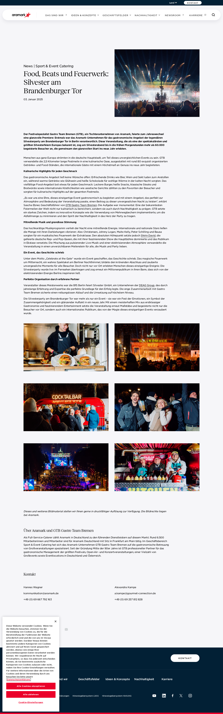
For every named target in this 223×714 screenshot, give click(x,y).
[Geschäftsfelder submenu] (130, 15)
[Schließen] (55, 621)
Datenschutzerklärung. (18, 679)
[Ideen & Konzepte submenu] (98, 15)
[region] (30, 664)
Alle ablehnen (31, 694)
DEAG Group (146, 285)
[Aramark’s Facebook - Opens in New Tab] (172, 695)
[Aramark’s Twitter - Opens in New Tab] (181, 695)
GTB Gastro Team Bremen (81, 204)
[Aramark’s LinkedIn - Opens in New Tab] (164, 695)
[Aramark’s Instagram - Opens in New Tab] (190, 695)
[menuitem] (56, 15)
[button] (193, 3)
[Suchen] (213, 15)
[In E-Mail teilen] (66, 629)
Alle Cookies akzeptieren (31, 686)
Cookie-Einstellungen (31, 702)
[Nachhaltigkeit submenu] (159, 15)
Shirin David (148, 235)
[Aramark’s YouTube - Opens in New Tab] (154, 695)
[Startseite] (21, 15)
